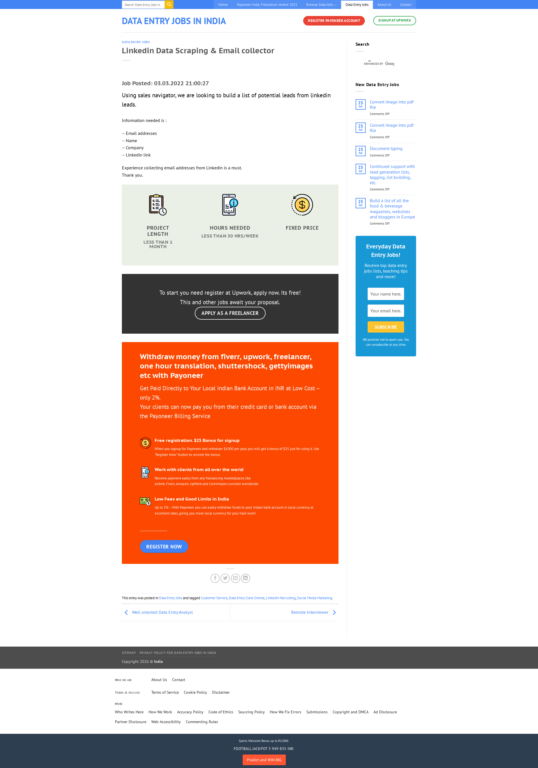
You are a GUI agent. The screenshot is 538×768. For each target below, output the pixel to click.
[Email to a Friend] (235, 578)
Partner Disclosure (130, 721)
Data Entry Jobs (356, 4)
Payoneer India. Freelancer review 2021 (267, 4)
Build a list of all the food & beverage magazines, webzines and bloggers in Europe (392, 209)
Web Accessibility (166, 721)
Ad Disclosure (385, 711)
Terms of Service (165, 692)
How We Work (160, 711)
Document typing (386, 148)
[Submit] (169, 4)
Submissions (317, 711)
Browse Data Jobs (319, 4)
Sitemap (129, 653)
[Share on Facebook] (215, 578)
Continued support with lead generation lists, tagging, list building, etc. (392, 174)
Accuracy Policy (190, 711)
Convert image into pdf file (392, 104)
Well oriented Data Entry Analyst (162, 612)
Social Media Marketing (314, 598)
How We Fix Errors (285, 711)
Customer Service (214, 598)
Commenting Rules (202, 721)
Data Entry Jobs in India (174, 20)
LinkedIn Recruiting (281, 598)
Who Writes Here (129, 711)
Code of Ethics (220, 711)
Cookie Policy (195, 692)
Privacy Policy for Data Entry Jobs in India (178, 653)
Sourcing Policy (251, 711)
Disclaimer (221, 692)
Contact (406, 4)
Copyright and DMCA (350, 711)
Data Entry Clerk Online (247, 598)
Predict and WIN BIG (264, 759)
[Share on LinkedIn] (245, 578)
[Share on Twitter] (225, 578)
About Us (384, 4)
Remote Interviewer (310, 612)
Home (223, 4)
